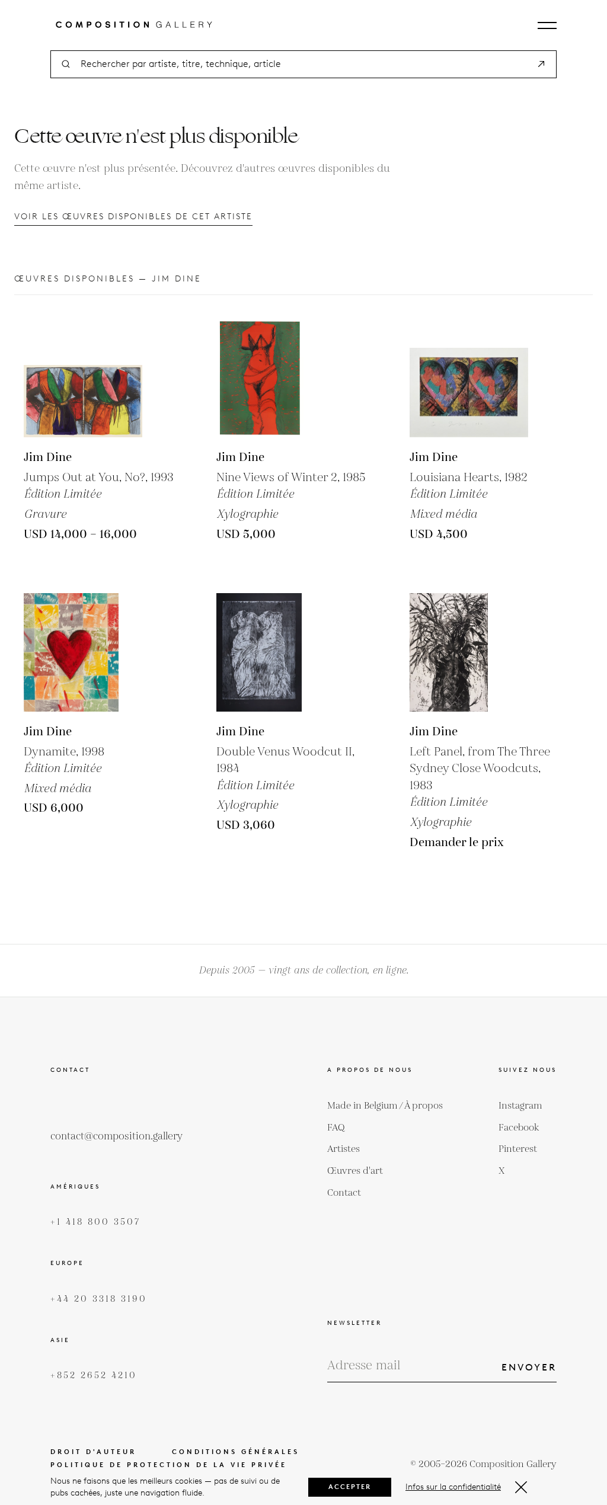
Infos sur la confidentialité (453, 1487)
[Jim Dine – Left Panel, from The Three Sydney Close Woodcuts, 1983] (469, 652)
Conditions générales (235, 1452)
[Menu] (547, 25)
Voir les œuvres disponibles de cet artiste (133, 217)
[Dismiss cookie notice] (521, 1487)
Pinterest (518, 1149)
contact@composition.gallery (116, 1136)
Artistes (343, 1149)
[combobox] (303, 64)
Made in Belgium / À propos (385, 1106)
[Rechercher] (541, 64)
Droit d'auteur (93, 1452)
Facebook (519, 1128)
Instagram (520, 1106)
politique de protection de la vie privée (168, 1465)
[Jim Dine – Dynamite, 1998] (83, 652)
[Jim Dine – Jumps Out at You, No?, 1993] (83, 378)
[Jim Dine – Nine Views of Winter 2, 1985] (275, 378)
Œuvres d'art (355, 1171)
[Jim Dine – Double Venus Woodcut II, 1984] (275, 652)
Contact (344, 1193)
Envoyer (529, 1367)
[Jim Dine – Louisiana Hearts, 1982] (469, 378)
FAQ (336, 1128)
